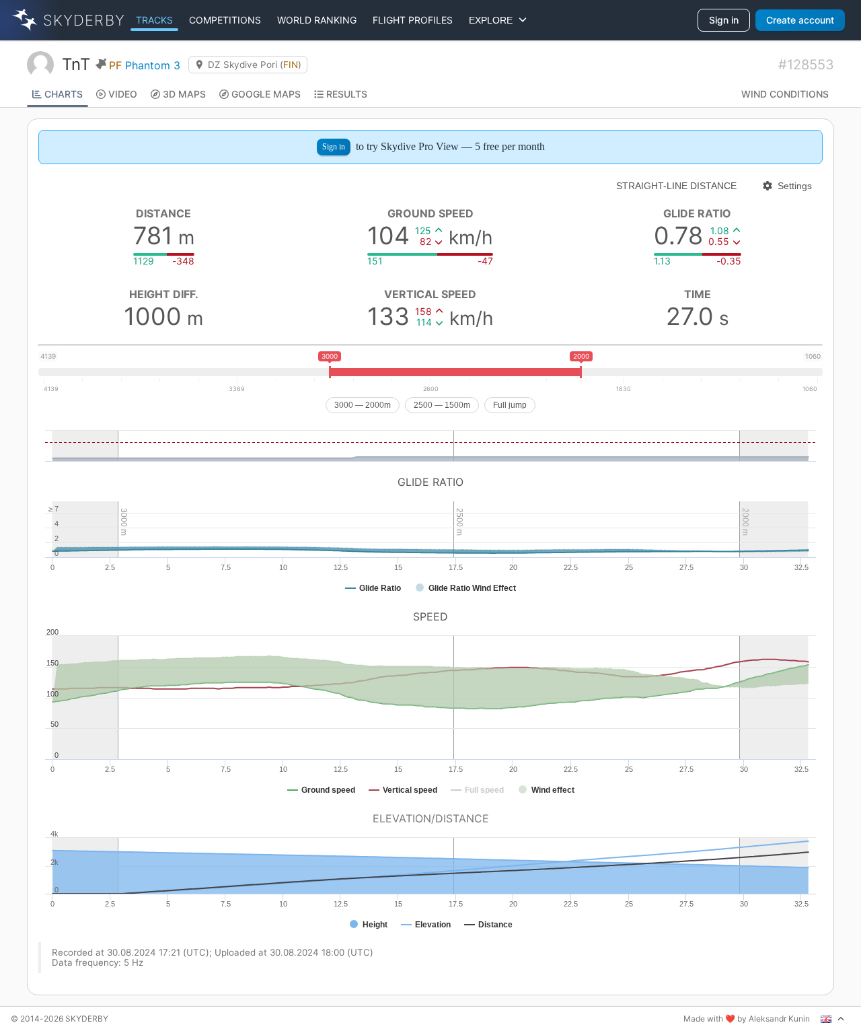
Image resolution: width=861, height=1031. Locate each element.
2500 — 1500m (442, 405)
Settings (795, 185)
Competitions (225, 20)
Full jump (510, 405)
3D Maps (184, 94)
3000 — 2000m (362, 405)
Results (346, 94)
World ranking (317, 20)
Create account (800, 20)
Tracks (154, 20)
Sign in (724, 20)
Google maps (266, 94)
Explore (493, 20)
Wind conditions (785, 94)
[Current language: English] (832, 1019)
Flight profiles (413, 20)
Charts (63, 94)
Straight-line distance (676, 185)
